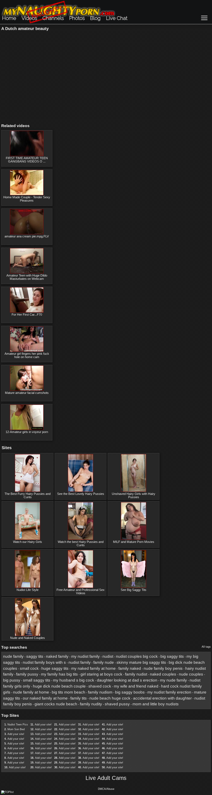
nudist (107, 656)
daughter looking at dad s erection (127, 680)
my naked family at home (93, 668)
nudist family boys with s (44, 662)
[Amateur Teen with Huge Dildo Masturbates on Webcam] (27, 260)
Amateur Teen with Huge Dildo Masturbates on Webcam (26, 277)
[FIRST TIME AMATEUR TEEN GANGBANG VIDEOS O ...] (27, 143)
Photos (77, 18)
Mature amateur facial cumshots (27, 392)
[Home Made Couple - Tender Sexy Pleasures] (27, 182)
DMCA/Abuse (106, 788)
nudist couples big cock (137, 656)
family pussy (27, 674)
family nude (103, 662)
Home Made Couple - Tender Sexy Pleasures (26, 199)
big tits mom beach (68, 692)
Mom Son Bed (16, 729)
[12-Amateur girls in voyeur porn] (27, 417)
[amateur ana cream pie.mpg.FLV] (27, 221)
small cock (29, 668)
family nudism (100, 692)
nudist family (80, 662)
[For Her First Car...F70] (27, 300)
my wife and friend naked (136, 686)
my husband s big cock (73, 680)
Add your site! (15, 734)
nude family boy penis (163, 668)
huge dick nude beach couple (59, 686)
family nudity (91, 704)
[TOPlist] (7, 792)
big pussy (11, 680)
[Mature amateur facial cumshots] (27, 378)
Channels (53, 18)
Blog (95, 18)
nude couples (191, 674)
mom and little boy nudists (155, 704)
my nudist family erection (169, 692)
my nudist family (85, 656)
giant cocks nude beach (56, 704)
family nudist (136, 674)
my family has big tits (59, 674)
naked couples (163, 674)
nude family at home (31, 692)
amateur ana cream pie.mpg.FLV (27, 236)
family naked (129, 668)
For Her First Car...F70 (27, 314)
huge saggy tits (55, 668)
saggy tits (34, 656)
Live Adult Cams (106, 778)
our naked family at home (45, 698)
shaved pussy (117, 704)
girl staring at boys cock (101, 674)
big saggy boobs (130, 692)
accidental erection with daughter (162, 698)
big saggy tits (172, 656)
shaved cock (99, 686)
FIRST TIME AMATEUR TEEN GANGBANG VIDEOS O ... (27, 159)
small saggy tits (36, 680)
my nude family (173, 680)
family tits (78, 698)
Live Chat (116, 18)
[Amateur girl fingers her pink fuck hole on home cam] (27, 339)
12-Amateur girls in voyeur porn (27, 432)
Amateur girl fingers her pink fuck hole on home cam (27, 355)
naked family (57, 656)
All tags (206, 646)
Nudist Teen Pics (17, 724)
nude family (13, 656)
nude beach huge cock (109, 698)
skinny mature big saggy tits (141, 662)
